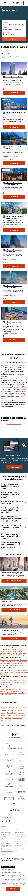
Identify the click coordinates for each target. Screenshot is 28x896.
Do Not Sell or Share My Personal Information (7, 851)
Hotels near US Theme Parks (12, 672)
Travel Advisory (18, 839)
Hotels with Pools (17, 651)
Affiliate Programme (19, 834)
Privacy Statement (12, 883)
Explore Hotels (18, 830)
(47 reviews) (14, 333)
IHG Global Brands (5, 832)
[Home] (3, 725)
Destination (6, 22)
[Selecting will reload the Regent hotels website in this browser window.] (21, 741)
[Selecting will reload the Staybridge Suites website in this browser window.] (9, 798)
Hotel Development (19, 832)
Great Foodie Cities (13, 649)
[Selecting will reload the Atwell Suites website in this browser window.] (21, 792)
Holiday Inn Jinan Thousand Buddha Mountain (14, 217)
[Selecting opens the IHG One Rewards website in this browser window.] (14, 809)
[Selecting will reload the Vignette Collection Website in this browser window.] (21, 748)
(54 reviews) (14, 86)
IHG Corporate (18, 843)
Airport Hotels (22, 653)
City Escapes (3, 649)
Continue (13, 888)
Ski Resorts (13, 653)
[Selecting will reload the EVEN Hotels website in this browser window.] (9, 779)
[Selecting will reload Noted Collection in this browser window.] (9, 760)
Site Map (16, 852)
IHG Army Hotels (5, 839)
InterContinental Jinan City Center (14, 147)
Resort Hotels (4, 655)
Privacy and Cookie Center (19, 849)
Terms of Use (4, 848)
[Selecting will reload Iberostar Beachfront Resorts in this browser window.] (9, 773)
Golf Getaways (20, 655)
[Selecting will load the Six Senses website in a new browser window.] (9, 741)
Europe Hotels (4, 689)
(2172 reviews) (14, 156)
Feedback (3, 854)
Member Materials (5, 843)
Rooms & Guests (7, 32)
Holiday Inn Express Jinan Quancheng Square (13, 183)
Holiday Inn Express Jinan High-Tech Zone (13, 286)
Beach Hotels (4, 660)
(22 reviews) (14, 259)
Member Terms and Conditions (6, 846)
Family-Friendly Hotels (6, 670)
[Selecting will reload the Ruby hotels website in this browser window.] (9, 767)
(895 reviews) (14, 295)
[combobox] (6, 57)
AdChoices (17, 845)
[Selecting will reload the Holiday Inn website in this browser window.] (9, 785)
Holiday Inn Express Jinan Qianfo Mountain (13, 250)
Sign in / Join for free (18, 3)
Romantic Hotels (5, 653)
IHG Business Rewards (20, 836)
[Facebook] (2, 820)
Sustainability (4, 841)
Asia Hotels (12, 689)
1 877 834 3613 (19, 860)
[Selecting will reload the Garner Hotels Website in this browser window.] (21, 785)
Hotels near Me (4, 680)
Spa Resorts (12, 655)
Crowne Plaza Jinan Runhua (14, 77)
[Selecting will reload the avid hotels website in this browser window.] (9, 792)
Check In (5, 27)
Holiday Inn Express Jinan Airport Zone (13, 323)
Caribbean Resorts (14, 660)
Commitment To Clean (20, 841)
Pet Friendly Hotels (13, 682)
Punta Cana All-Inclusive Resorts (15, 665)
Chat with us (4, 836)
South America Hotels (11, 693)
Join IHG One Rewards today (14, 395)
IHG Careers (4, 830)
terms (3, 880)
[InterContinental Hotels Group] (4, 2)
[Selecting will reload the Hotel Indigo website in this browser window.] (21, 754)
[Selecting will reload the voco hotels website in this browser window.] (21, 760)
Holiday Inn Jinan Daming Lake (15, 112)
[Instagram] (10, 820)
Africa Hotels (8, 694)
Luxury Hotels (13, 680)
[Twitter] (6, 820)
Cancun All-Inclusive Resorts (13, 661)
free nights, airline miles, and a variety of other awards (13, 393)
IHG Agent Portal (5, 834)
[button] (26, 3)
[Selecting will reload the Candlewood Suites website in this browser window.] (14, 804)
